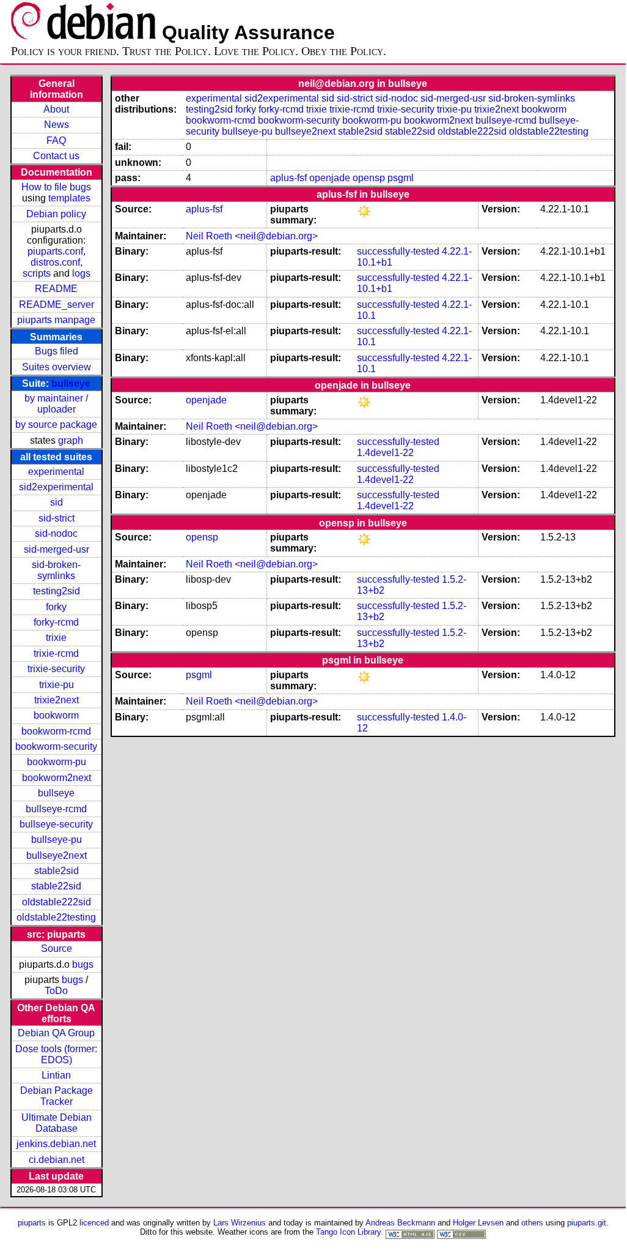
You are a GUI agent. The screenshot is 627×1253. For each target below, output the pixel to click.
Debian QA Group (56, 1033)
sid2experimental (56, 487)
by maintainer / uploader (56, 403)
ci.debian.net (56, 1159)
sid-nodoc (56, 533)
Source (56, 948)
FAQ (56, 140)
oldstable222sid (56, 902)
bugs (83, 964)
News (56, 124)
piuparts (32, 1222)
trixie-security (56, 669)
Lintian (56, 1075)
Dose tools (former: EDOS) (56, 1054)
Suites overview (56, 367)
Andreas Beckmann (400, 1222)
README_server (56, 304)
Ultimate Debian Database (56, 1123)
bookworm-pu (56, 762)
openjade (329, 178)
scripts (37, 273)
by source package (56, 424)
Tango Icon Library (348, 1231)
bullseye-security (56, 824)
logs (81, 273)
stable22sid (56, 886)
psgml (400, 178)
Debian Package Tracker (56, 1096)
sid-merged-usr (56, 549)
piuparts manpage (56, 320)
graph (70, 440)
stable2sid (56, 871)
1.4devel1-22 (385, 452)
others (532, 1222)
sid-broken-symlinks (56, 570)
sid (56, 502)
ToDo (56, 991)
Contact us (56, 156)
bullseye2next (56, 855)
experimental (56, 471)
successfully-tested (398, 251)
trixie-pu (56, 684)
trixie (56, 637)
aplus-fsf (288, 178)
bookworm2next (56, 777)
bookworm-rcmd (56, 731)
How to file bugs (56, 187)
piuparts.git (586, 1222)
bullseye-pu (56, 839)
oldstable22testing (56, 917)
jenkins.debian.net (56, 1144)
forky (56, 607)
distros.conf (55, 262)
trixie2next (56, 700)
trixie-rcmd (56, 653)
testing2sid (56, 591)
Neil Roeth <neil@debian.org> (252, 236)
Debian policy (56, 214)
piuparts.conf (55, 251)
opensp (369, 178)
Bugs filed (56, 351)
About (56, 109)
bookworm (56, 715)
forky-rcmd (56, 622)
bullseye (70, 383)
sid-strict (56, 518)
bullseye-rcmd (56, 809)
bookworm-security (56, 746)
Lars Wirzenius (239, 1222)
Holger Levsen (478, 1222)
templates (69, 198)
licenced (94, 1222)
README (56, 288)
